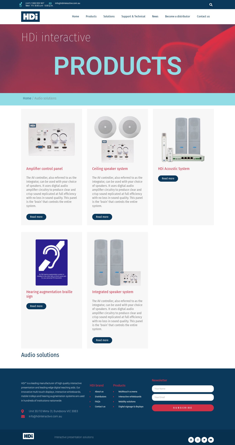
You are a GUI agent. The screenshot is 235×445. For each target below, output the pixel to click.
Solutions (109, 16)
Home (75, 16)
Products (91, 16)
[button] (211, 4)
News (155, 16)
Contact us (203, 16)
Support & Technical (133, 16)
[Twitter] (204, 440)
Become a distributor (177, 16)
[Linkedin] (191, 440)
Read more (36, 216)
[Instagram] (198, 440)
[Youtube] (211, 440)
